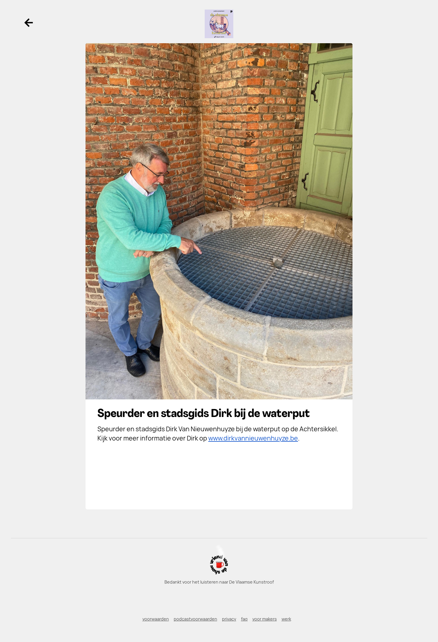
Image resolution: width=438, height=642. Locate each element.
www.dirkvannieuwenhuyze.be (253, 438)
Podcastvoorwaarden (195, 619)
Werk (286, 619)
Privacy (229, 619)
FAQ (244, 619)
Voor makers (264, 619)
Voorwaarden (155, 619)
